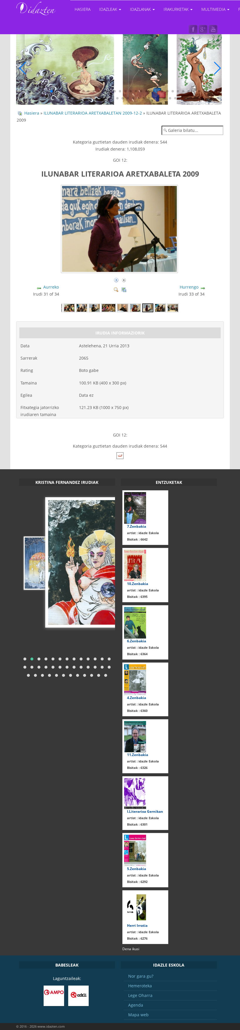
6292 (137, 881)
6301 (137, 824)
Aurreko (51, 287)
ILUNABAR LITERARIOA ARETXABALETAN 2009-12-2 (93, 113)
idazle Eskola (143, 533)
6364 (137, 654)
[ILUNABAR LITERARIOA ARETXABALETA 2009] (120, 270)
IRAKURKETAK (177, 9)
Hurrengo (189, 287)
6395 (137, 596)
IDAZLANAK (141, 9)
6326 (137, 767)
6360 (137, 710)
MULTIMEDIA (214, 9)
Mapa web (138, 1014)
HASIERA (82, 9)
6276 (137, 938)
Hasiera (31, 113)
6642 (137, 539)
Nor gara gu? (140, 976)
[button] (20, 91)
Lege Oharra (140, 995)
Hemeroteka (140, 985)
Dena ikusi (130, 948)
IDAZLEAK (108, 9)
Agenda (135, 1005)
